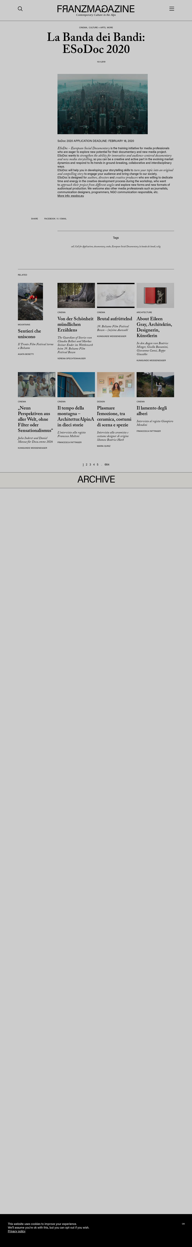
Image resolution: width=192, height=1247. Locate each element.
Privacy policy (16, 1231)
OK (183, 1224)
